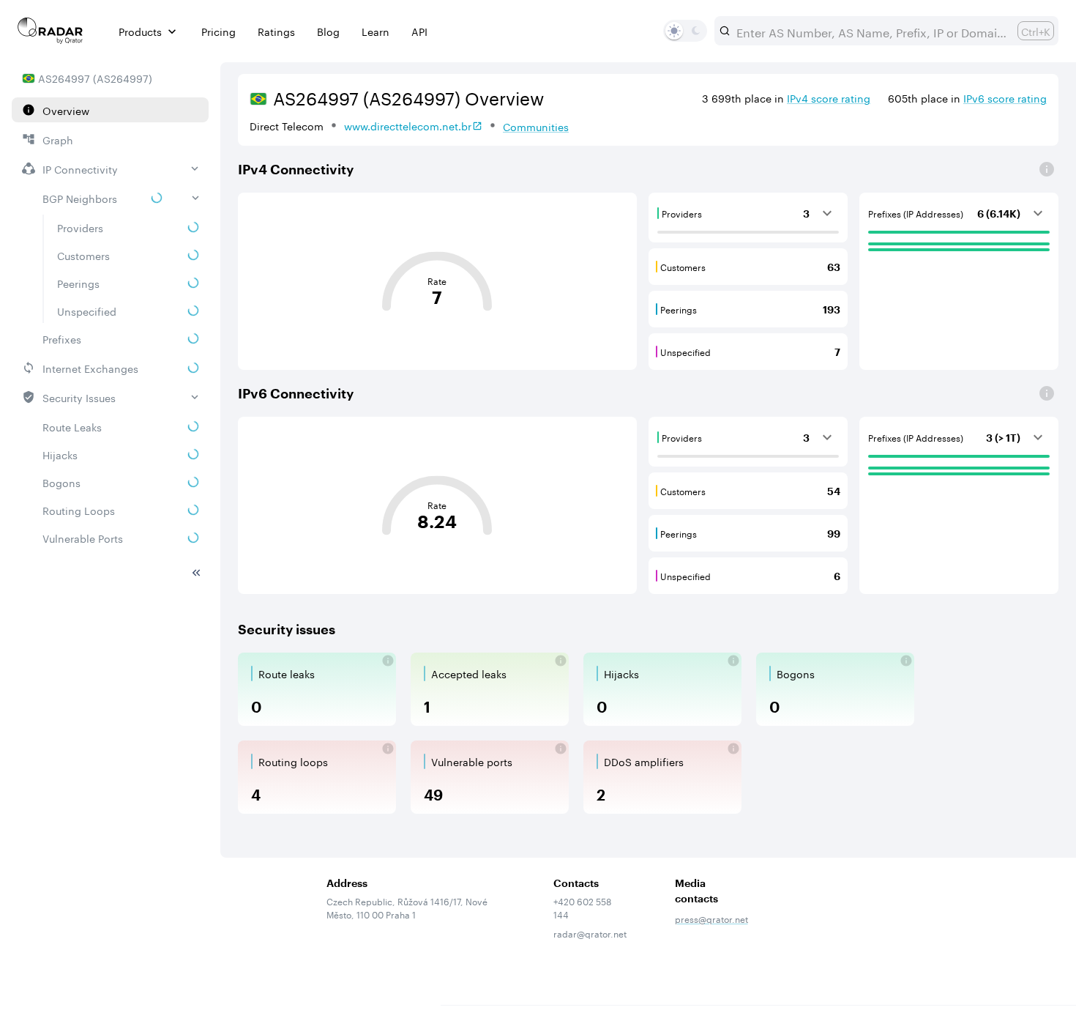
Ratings (276, 31)
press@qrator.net (711, 918)
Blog (328, 31)
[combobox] (871, 31)
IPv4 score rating (828, 97)
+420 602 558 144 (582, 907)
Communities (536, 126)
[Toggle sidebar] (196, 572)
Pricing (218, 31)
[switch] (674, 31)
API (419, 31)
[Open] (1046, 169)
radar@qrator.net (590, 933)
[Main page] (50, 31)
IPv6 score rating (1005, 97)
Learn (375, 31)
